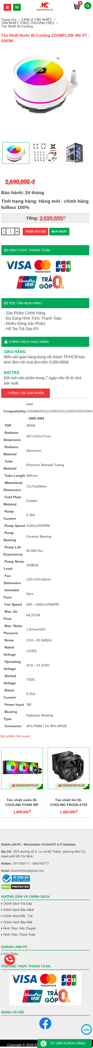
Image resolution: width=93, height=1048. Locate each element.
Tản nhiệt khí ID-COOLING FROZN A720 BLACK (68, 802)
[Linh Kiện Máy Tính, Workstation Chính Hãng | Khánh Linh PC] (44, 10)
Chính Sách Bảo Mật (17, 922)
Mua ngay (59, 231)
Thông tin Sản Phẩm (25, 393)
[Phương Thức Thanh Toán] (45, 988)
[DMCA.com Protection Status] (15, 888)
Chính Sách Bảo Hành (18, 910)
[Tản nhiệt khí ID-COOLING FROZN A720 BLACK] (68, 768)
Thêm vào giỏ (35, 231)
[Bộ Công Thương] (45, 878)
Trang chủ (8, 19)
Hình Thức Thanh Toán (19, 934)
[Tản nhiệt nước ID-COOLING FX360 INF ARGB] (22, 768)
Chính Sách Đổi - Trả (17, 916)
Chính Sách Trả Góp (17, 903)
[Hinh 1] (45, 118)
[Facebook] (45, 1023)
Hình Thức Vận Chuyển (19, 928)
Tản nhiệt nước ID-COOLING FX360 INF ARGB (22, 802)
